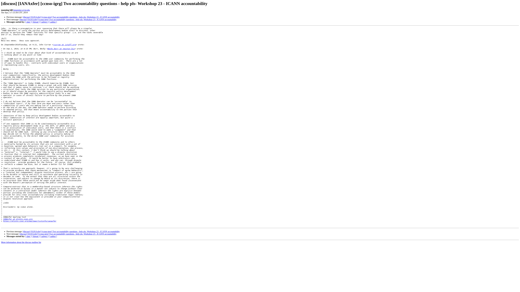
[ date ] (28, 22)
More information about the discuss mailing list (21, 242)
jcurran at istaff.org (64, 45)
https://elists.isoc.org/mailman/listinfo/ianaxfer (29, 221)
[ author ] (53, 22)
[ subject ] (44, 22)
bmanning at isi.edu (21, 10)
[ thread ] (36, 22)
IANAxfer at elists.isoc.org (17, 219)
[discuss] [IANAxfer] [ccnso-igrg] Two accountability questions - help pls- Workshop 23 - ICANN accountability (71, 17)
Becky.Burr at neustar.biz (61, 49)
